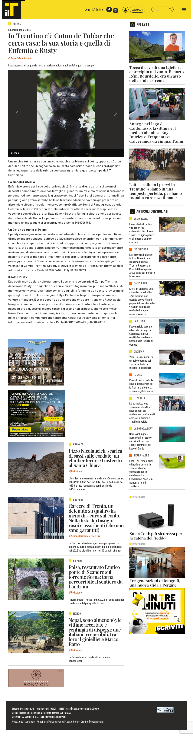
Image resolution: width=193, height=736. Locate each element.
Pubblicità (42, 721)
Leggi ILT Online (94, 9)
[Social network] (108, 9)
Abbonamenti (97, 721)
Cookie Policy (72, 721)
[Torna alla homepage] (11, 9)
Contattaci (30, 721)
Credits (85, 721)
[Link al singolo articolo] (36, 462)
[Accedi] (126, 10)
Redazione (17, 721)
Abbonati (137, 9)
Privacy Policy (56, 721)
